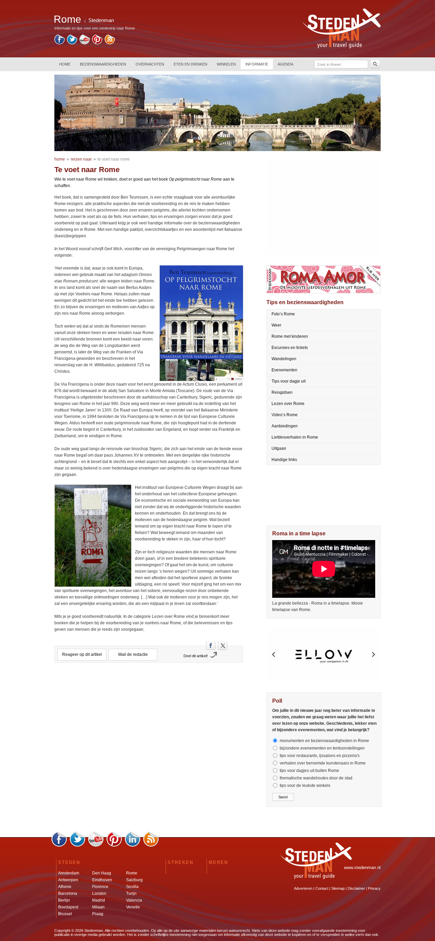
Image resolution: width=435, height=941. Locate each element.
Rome (131, 873)
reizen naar (81, 159)
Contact (321, 888)
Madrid (98, 900)
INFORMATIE (256, 64)
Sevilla (132, 886)
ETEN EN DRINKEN (190, 64)
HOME (64, 64)
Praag (97, 913)
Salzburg (134, 880)
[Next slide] (373, 654)
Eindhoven (102, 880)
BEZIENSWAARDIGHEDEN (103, 64)
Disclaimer (356, 888)
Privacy (374, 888)
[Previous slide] (274, 654)
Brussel (65, 913)
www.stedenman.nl (362, 867)
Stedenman (101, 20)
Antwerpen (68, 880)
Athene (64, 886)
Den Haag (101, 873)
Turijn (131, 893)
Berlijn (64, 900)
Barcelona (67, 893)
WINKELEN (226, 64)
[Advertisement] (148, 697)
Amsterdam (68, 873)
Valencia (134, 900)
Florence (100, 886)
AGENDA (285, 64)
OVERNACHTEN (150, 64)
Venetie (133, 907)
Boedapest (68, 907)
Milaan (98, 907)
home (59, 159)
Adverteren (303, 888)
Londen (99, 893)
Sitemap (338, 888)
